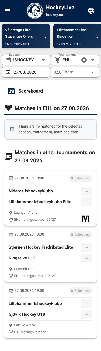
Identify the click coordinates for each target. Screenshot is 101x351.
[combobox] (26, 60)
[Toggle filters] (91, 10)
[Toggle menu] (7, 10)
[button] (84, 60)
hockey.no (54, 15)
